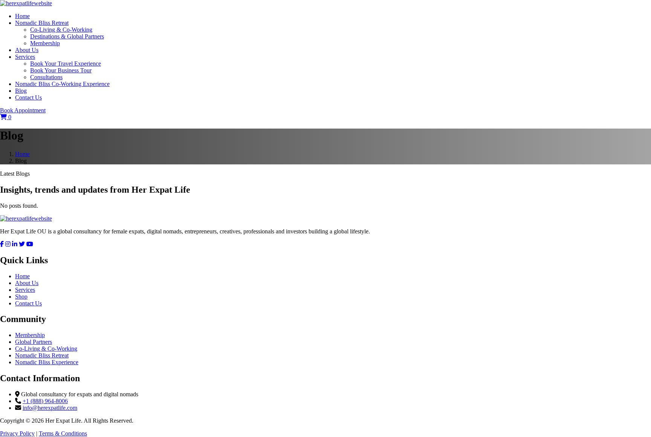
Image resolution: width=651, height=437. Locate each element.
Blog (21, 90)
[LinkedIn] (14, 244)
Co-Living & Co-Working (61, 29)
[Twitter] (22, 244)
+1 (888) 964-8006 (45, 401)
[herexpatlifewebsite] (26, 3)
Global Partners (33, 342)
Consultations (46, 77)
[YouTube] (29, 244)
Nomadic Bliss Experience (46, 362)
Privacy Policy (17, 433)
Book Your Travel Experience (65, 63)
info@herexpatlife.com (50, 408)
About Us (26, 50)
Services (25, 57)
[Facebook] (2, 244)
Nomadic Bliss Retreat (42, 23)
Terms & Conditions (63, 433)
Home (22, 16)
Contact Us (28, 97)
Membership (45, 43)
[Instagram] (8, 244)
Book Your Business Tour (61, 70)
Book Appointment (23, 110)
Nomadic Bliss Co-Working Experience (62, 84)
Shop (21, 296)
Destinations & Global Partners (67, 36)
